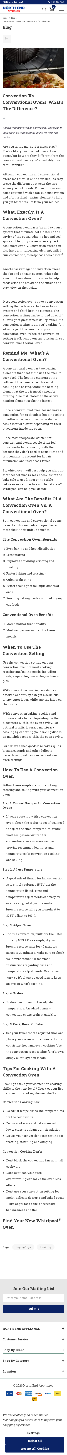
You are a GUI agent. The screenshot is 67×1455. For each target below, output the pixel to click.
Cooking (45, 1247)
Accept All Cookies (35, 1448)
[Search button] (44, 8)
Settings (33, 1433)
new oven (48, 146)
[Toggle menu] (61, 9)
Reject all (35, 1441)
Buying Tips (23, 1247)
